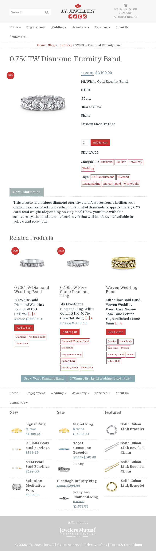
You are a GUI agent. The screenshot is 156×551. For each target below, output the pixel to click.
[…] (31, 314)
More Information (26, 192)
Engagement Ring (72, 354)
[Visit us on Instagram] (85, 17)
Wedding (57, 27)
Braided (111, 341)
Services (101, 27)
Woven (130, 354)
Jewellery (79, 27)
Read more (115, 332)
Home (14, 27)
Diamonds (67, 348)
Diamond (107, 162)
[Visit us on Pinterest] (80, 17)
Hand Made (125, 341)
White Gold (131, 183)
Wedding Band (37, 337)
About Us (122, 27)
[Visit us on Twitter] (75, 17)
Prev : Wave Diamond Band (44, 378)
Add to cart (100, 142)
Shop (51, 45)
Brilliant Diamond (103, 177)
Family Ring (68, 361)
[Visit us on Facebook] (70, 17)
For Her (121, 162)
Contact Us (18, 37)
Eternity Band (112, 183)
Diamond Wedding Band (75, 341)
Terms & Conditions (126, 545)
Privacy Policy (95, 545)
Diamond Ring (91, 183)
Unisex (125, 348)
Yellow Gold (113, 361)
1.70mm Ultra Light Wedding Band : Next (100, 378)
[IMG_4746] (43, 103)
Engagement (35, 27)
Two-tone (112, 348)
